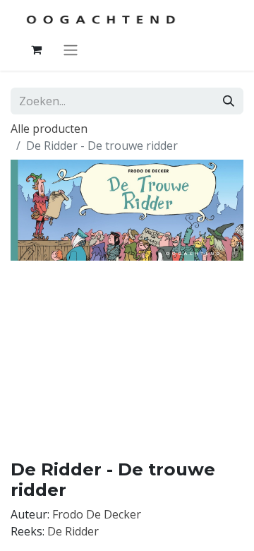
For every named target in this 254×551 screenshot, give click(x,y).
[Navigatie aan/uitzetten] (70, 49)
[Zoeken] (228, 101)
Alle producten (49, 128)
